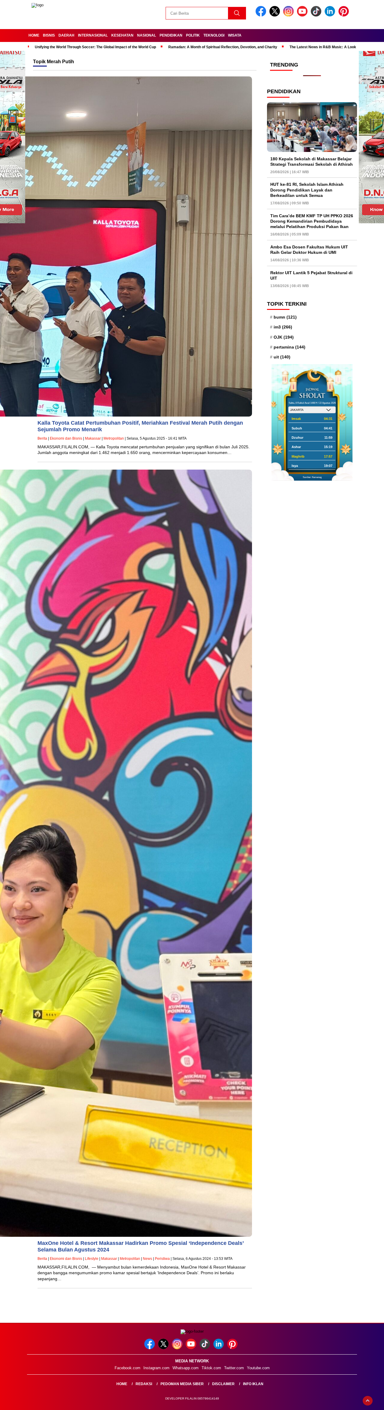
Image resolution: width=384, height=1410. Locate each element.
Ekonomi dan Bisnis (66, 438)
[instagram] (289, 15)
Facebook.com (127, 1368)
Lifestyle (91, 1259)
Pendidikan (171, 35)
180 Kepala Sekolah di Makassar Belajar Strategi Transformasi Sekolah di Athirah (311, 161)
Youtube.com (258, 1368)
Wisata (235, 35)
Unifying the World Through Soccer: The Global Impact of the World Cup (95, 47)
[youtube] (303, 15)
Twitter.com (234, 1368)
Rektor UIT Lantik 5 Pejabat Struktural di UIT (311, 275)
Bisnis (49, 35)
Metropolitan (114, 438)
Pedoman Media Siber (182, 1384)
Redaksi (144, 1384)
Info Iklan (253, 1384)
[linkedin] (331, 15)
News (147, 1259)
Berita (42, 438)
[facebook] (262, 15)
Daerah (66, 35)
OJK (284, 336)
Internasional (93, 35)
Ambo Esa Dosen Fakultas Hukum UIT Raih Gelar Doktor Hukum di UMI (309, 250)
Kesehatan (122, 35)
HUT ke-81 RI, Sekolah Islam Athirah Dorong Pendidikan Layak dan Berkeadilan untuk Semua (307, 189)
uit (282, 357)
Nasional (146, 35)
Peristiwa (162, 1259)
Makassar (93, 438)
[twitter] (275, 15)
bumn (285, 317)
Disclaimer (223, 1384)
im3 (283, 327)
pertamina (289, 347)
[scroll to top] (367, 1401)
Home (33, 35)
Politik (193, 35)
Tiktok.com (211, 1368)
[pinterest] (344, 15)
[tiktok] (317, 15)
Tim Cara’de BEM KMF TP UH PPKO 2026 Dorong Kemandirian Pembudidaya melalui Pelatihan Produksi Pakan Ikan (311, 221)
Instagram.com (156, 1368)
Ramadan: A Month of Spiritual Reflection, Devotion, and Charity (222, 47)
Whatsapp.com (185, 1368)
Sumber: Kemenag (312, 477)
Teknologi (213, 35)
